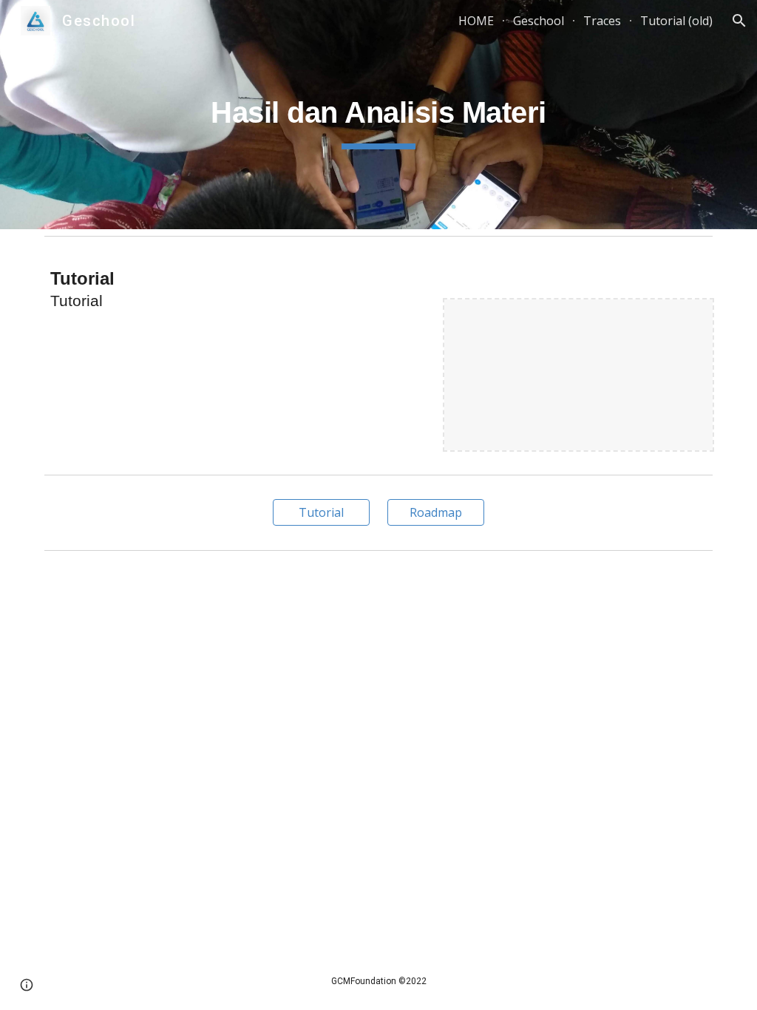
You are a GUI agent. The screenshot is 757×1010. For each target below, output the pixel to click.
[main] (378, 114)
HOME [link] (476, 21)
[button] (739, 20)
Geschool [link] (538, 21)
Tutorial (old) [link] (676, 21)
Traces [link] (602, 21)
